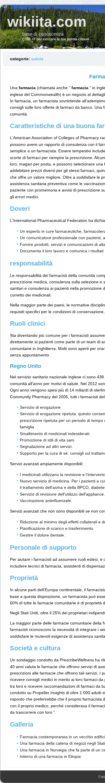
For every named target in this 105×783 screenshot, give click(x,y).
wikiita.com (46, 21)
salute (37, 58)
